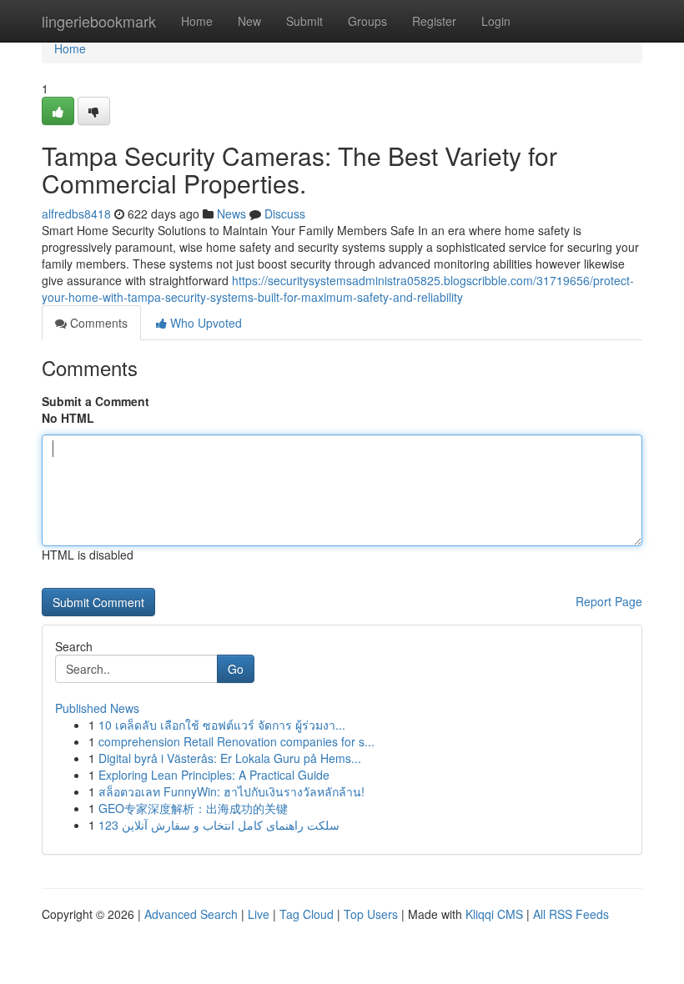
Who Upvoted (204, 322)
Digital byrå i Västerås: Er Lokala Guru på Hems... (229, 758)
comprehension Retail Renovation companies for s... (236, 741)
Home (197, 21)
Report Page (609, 601)
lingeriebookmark (99, 21)
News (231, 213)
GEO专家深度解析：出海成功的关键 (193, 808)
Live (258, 914)
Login (495, 21)
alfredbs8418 (76, 213)
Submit (304, 21)
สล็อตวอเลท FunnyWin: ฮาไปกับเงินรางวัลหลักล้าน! (231, 791)
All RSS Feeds (571, 914)
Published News (97, 708)
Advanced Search (191, 914)
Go (236, 668)
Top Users (371, 914)
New (249, 21)
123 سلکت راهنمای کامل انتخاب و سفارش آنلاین (218, 824)
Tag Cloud (306, 914)
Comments (97, 322)
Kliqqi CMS (494, 914)
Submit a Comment (95, 401)
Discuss (284, 213)
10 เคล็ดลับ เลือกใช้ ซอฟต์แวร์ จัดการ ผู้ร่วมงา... (221, 724)
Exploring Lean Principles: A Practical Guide (213, 774)
